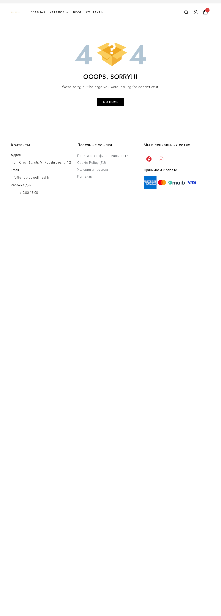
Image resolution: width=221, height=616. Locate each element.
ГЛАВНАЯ (38, 12)
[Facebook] (149, 158)
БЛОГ (77, 12)
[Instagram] (161, 158)
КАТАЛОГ (57, 12)
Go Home (110, 102)
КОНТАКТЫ (94, 12)
